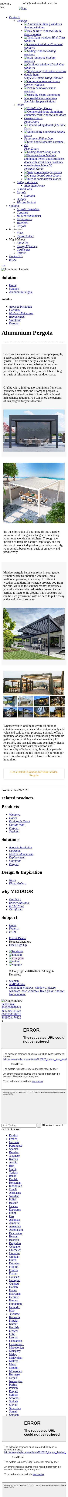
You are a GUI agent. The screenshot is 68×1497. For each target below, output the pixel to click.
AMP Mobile (17, 984)
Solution (14, 288)
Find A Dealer (17, 938)
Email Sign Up (18, 945)
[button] (34, 774)
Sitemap (14, 980)
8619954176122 (11, 1017)
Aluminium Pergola (20, 292)
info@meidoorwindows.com (39, 3)
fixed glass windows (52, 991)
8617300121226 (11, 1010)
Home (12, 285)
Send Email (8, 1004)
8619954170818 (11, 1014)
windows (40, 987)
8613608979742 (11, 1007)
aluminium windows (21, 987)
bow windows (30, 991)
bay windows (17, 994)
